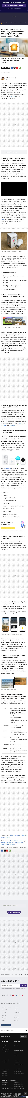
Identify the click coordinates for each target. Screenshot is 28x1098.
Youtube (13, 995)
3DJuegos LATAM (18, 1082)
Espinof (16, 1055)
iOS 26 (13, 96)
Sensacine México (18, 1084)
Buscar (26, 1030)
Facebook (12, 68)
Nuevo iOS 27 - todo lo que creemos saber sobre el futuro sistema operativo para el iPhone (13, 842)
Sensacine (16, 1053)
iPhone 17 (4, 1020)
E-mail (20, 68)
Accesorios (9, 847)
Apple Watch (17, 1012)
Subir (22, 1036)
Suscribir (23, 985)
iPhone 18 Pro (6, 22)
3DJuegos (16, 1043)
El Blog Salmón (17, 1071)
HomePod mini (14, 425)
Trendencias (4, 1071)
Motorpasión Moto (18, 1064)
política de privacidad (20, 988)
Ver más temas (6, 1025)
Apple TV (20, 423)
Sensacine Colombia (18, 1086)
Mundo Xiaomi (5, 1051)
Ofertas (16, 1015)
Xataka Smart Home (6, 1049)
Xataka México (5, 1082)
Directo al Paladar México (7, 1088)
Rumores (4, 1015)
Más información (22, 1096)
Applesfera (4, 1047)
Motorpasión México (19, 1088)
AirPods (16, 1009)
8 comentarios (6, 67)
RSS (19, 995)
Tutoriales (15, 847)
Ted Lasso (20, 22)
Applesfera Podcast (6, 1007)
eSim (25, 22)
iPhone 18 (13, 22)
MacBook (16, 1017)
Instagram (16, 995)
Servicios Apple (22, 847)
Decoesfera (4, 1073)
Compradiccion (5, 1075)
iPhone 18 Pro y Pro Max (17, 974)
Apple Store (7, 468)
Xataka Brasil (4, 1084)
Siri (3, 219)
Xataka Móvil (4, 1045)
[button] (10, 78)
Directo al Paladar (5, 1062)
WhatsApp (4, 1017)
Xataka (3, 1043)
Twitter (14, 68)
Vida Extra (16, 1045)
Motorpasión (17, 1062)
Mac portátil (4, 1009)
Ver (15, 912)
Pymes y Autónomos (19, 1073)
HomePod (4, 425)
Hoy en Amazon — (8, 528)
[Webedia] (5, 1037)
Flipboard (17, 68)
